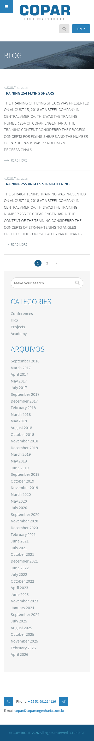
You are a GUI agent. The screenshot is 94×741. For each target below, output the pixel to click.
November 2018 (24, 440)
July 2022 (19, 574)
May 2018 (19, 420)
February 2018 (23, 407)
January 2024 (22, 607)
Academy (19, 333)
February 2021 (23, 534)
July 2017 (19, 387)
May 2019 (19, 461)
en (80, 28)
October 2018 (22, 434)
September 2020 (25, 514)
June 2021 (20, 541)
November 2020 (24, 520)
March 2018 (21, 414)
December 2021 (24, 561)
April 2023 (19, 587)
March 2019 (21, 454)
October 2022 (22, 581)
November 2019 (24, 487)
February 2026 (23, 647)
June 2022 (20, 567)
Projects (18, 326)
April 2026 (19, 654)
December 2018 (24, 447)
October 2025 (22, 634)
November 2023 (24, 600)
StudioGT (77, 732)
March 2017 (21, 367)
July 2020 (19, 507)
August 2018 (21, 427)
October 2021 (22, 554)
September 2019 (25, 474)
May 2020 (19, 501)
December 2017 (24, 401)
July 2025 (19, 620)
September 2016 (25, 360)
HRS (14, 320)
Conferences (22, 313)
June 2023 (20, 594)
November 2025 (24, 641)
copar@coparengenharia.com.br (39, 710)
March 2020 (21, 494)
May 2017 (19, 381)
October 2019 (22, 481)
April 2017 (19, 374)
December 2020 (24, 527)
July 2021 (19, 547)
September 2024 (25, 614)
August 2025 (21, 627)
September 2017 (25, 394)
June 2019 (20, 467)
